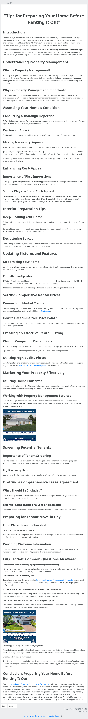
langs (43, 716)
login (57, 716)
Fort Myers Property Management (33, 365)
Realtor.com (45, 311)
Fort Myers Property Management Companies (55, 580)
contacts (50, 716)
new (26, 716)
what (32, 716)
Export (11, 706)
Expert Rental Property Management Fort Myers (29, 684)
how (37, 716)
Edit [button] (3, 706)
